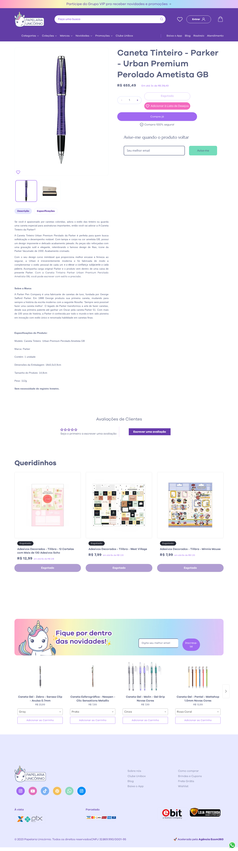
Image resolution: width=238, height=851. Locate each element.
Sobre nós (134, 771)
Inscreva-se (191, 644)
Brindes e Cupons (190, 776)
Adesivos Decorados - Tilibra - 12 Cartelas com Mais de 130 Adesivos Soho (45, 551)
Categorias (28, 35)
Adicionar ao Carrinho (40, 720)
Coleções (48, 35)
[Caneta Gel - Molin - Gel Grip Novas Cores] (145, 676)
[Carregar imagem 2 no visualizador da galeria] (50, 191)
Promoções (102, 35)
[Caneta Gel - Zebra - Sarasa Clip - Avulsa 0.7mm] (40, 676)
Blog (188, 35)
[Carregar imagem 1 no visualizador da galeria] (26, 191)
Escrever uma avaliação (149, 431)
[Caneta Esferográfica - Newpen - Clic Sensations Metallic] (92, 676)
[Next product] (225, 691)
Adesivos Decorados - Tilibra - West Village (118, 549)
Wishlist (183, 786)
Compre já (157, 116)
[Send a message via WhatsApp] (232, 845)
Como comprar (188, 771)
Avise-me (203, 150)
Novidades (82, 35)
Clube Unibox (124, 35)
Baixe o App (174, 35)
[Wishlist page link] (179, 19)
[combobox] (110, 19)
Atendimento (215, 35)
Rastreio (198, 35)
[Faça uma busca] (162, 19)
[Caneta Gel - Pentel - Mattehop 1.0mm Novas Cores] (198, 676)
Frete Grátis (186, 781)
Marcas (65, 35)
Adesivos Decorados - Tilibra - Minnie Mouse (190, 549)
